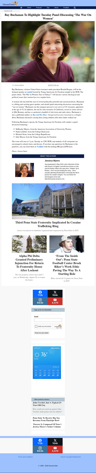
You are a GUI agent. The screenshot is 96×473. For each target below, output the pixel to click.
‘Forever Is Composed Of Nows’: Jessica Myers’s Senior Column (47, 425)
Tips (48, 7)
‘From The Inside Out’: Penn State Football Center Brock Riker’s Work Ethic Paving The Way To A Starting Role (66, 265)
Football (66, 7)
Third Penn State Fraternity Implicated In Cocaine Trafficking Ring (48, 224)
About (56, 7)
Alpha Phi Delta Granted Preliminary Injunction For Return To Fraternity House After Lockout (29, 263)
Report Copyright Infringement (71, 457)
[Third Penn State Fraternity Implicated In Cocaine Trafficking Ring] (48, 218)
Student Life (8, 11)
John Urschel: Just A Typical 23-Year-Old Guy (47, 404)
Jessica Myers (19, 85)
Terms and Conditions (25, 457)
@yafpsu (40, 146)
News (29, 7)
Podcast (39, 7)
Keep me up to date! (41, 333)
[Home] (10, 5)
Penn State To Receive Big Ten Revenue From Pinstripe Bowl (46, 419)
